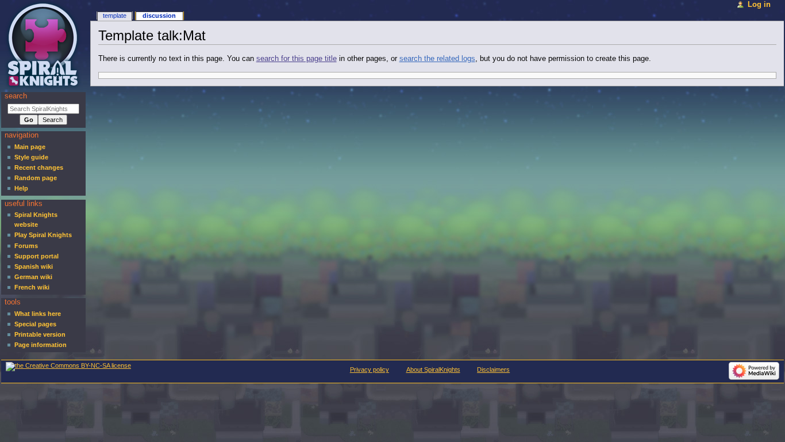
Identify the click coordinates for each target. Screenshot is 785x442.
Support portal (36, 256)
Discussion (159, 15)
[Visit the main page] (44, 44)
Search (16, 96)
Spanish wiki (33, 266)
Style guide (31, 157)
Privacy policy (369, 369)
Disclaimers (493, 369)
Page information (40, 344)
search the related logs (437, 59)
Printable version (40, 334)
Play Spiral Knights (43, 234)
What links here (37, 313)
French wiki (31, 287)
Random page (35, 177)
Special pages (35, 324)
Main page (29, 146)
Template (114, 15)
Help (21, 188)
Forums (26, 245)
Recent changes (38, 167)
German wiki (33, 276)
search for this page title (296, 59)
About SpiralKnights (433, 369)
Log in (759, 5)
